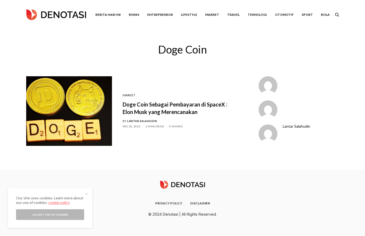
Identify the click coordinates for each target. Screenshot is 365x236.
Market (129, 95)
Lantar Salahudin (142, 121)
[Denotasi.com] (56, 14)
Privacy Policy (168, 203)
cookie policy (59, 202)
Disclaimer (200, 203)
